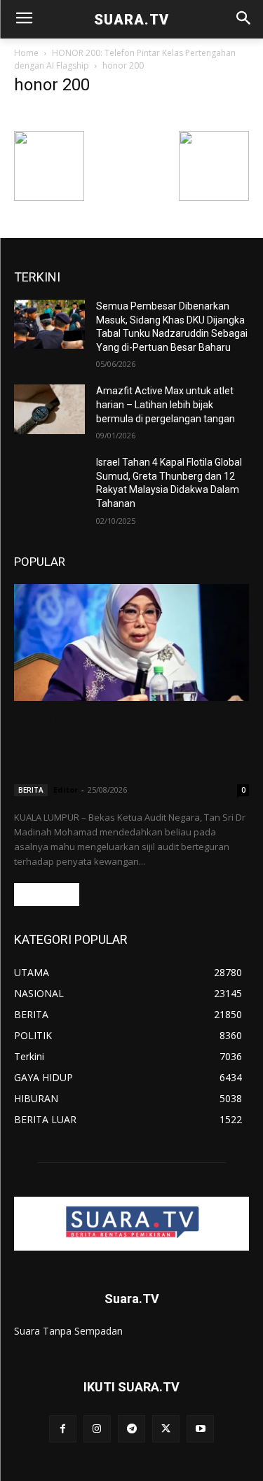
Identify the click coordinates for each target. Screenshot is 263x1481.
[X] (166, 1428)
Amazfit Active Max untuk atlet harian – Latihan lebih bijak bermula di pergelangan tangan (165, 404)
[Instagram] (97, 1428)
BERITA (30, 790)
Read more (47, 894)
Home (26, 53)
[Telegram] (131, 1428)
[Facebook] (62, 1428)
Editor (65, 789)
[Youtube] (200, 1428)
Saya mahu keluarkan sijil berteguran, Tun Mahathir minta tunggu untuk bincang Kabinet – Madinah (115, 744)
